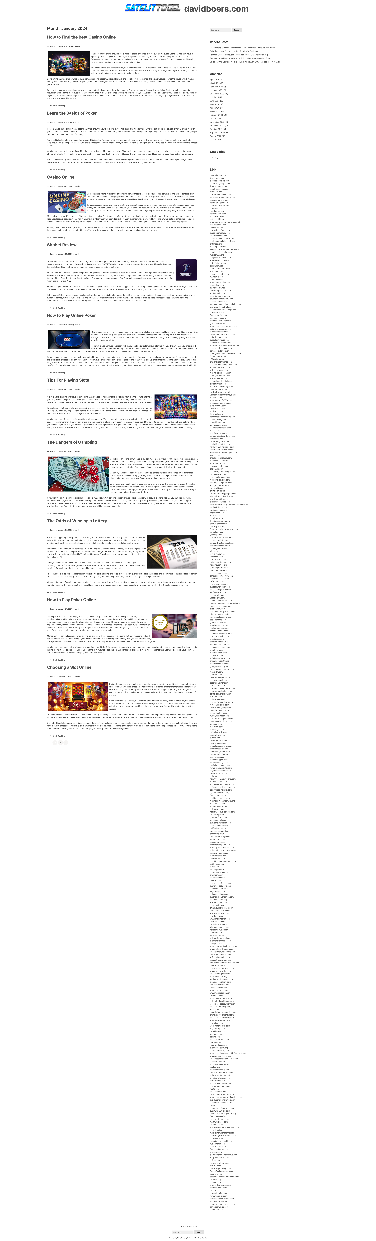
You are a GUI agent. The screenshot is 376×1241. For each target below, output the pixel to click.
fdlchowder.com (217, 995)
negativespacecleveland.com (223, 779)
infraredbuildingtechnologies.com (224, 345)
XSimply (197, 1238)
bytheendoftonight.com (220, 562)
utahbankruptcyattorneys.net (222, 395)
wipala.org (214, 551)
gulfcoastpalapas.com (219, 894)
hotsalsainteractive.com (220, 194)
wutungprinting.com (219, 762)
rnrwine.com (215, 1166)
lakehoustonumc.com (219, 927)
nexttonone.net (217, 932)
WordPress (181, 1238)
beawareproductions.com (221, 691)
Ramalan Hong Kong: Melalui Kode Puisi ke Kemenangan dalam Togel (240, 58)
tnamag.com (215, 880)
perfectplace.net (217, 526)
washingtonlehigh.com (220, 1026)
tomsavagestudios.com (220, 502)
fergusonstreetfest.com (220, 1116)
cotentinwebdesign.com (220, 329)
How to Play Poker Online (71, 599)
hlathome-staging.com (220, 480)
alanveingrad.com (218, 757)
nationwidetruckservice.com (222, 812)
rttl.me (213, 1190)
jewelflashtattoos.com (219, 260)
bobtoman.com (216, 279)
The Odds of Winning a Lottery (77, 520)
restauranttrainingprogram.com (223, 493)
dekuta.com (215, 1037)
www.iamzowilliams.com (220, 1056)
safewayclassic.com (218, 235)
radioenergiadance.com (220, 290)
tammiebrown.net (217, 735)
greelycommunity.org (219, 666)
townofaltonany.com (219, 773)
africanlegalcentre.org (219, 661)
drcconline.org (216, 834)
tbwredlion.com (217, 1105)
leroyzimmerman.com (219, 1157)
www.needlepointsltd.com (221, 998)
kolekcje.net (215, 515)
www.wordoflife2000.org (221, 400)
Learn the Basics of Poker (72, 113)
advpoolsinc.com (217, 842)
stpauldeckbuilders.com (220, 982)
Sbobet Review (62, 244)
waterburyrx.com (217, 839)
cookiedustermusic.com (220, 798)
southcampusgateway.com (221, 299)
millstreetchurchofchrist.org (222, 1133)
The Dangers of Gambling (72, 442)
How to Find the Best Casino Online (81, 36)
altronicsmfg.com (217, 216)
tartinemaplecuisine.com (221, 721)
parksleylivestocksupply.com (222, 543)
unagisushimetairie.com (220, 257)
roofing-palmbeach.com (220, 373)
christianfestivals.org (219, 749)
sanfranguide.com (218, 592)
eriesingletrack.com (218, 433)
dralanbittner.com (217, 422)
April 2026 (214, 79)
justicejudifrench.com (219, 705)
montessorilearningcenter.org (223, 1113)
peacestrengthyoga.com (220, 960)
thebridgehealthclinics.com (222, 897)
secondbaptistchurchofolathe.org (224, 1177)
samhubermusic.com (219, 1207)
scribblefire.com (217, 532)
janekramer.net (216, 724)
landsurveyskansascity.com (222, 979)
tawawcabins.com (218, 406)
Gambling (61, 106)
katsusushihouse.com (219, 663)
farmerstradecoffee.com (220, 910)
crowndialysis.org (217, 491)
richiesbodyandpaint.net (220, 183)
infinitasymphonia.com (220, 658)
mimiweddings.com (218, 1196)
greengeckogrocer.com (220, 477)
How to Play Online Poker (71, 315)
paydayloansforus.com (220, 230)
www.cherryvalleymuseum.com (223, 326)
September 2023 (217, 132)
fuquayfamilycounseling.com (222, 1171)
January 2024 (216, 118)
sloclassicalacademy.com (221, 617)
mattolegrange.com (218, 743)
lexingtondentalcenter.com (222, 485)
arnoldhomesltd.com (219, 378)
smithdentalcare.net (218, 1201)
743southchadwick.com (220, 367)
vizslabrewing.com (218, 419)
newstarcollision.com (219, 466)
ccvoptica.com (216, 1023)
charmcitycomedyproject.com (223, 688)
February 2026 (216, 87)
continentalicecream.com (221, 633)
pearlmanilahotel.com (219, 274)
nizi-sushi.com (216, 727)
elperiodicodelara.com (219, 181)
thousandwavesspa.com (220, 823)
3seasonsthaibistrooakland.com (224, 529)
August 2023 (215, 136)
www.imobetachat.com (220, 919)
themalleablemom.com (220, 710)
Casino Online (60, 177)
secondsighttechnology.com (222, 471)
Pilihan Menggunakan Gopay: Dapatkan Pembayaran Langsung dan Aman (242, 48)
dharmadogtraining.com (220, 1185)
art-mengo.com (217, 729)
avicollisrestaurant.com (220, 831)
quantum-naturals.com (220, 1111)
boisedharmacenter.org (220, 546)
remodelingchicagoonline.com (223, 1012)
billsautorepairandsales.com (222, 1108)
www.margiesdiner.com (220, 993)
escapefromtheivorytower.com (223, 364)
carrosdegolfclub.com (219, 351)
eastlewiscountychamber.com (223, 611)
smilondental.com (217, 463)
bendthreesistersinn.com (221, 790)
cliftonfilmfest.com (218, 384)
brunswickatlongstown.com (222, 718)
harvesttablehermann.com (221, 348)
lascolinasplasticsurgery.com (222, 1004)
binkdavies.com (217, 639)
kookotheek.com (217, 293)
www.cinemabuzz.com (220, 1039)
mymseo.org (215, 1179)
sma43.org (214, 1009)
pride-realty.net (216, 1138)
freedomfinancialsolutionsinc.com (224, 963)
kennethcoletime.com (219, 713)
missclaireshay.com (218, 175)
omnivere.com (216, 208)
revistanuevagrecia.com (220, 677)
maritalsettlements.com (220, 765)
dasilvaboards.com (218, 620)
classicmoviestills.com (219, 578)
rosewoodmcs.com (218, 1045)
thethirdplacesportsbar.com (222, 1072)
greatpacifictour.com (219, 817)
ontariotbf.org (216, 244)
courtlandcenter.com (219, 825)
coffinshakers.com (218, 699)
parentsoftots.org (217, 905)
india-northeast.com (219, 370)
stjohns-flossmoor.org (219, 792)
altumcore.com (216, 875)
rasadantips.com (217, 211)
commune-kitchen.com (220, 647)
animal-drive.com (217, 877)
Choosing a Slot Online (69, 667)
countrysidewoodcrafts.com (222, 238)
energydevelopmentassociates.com (225, 353)
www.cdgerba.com (218, 1091)
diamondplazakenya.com (221, 1102)
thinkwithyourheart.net (220, 392)
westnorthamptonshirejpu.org (223, 310)
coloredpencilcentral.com (221, 381)
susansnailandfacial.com (220, 941)
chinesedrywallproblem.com (222, 787)
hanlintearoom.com (218, 1146)
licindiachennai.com (218, 186)
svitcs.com (214, 867)
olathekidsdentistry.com (220, 444)
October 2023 (216, 129)
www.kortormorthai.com (220, 971)
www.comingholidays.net (221, 589)
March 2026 (215, 83)
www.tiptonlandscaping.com (222, 1017)
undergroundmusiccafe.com (222, 1204)
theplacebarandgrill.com (220, 836)
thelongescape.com (218, 740)
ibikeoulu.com (216, 696)
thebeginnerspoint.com (220, 587)
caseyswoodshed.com (220, 853)
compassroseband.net (219, 872)
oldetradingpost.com (219, 332)
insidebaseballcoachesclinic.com (224, 1127)
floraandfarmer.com (218, 356)
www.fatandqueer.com (220, 974)
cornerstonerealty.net (219, 1050)
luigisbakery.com (217, 1028)
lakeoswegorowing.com (220, 1168)
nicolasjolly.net (216, 655)
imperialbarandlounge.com (221, 386)
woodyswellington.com (220, 1078)
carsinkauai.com (217, 1130)
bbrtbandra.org (216, 266)
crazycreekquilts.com (219, 636)
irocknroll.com (216, 397)
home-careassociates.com (221, 537)
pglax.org (214, 776)
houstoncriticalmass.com (221, 600)
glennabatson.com (218, 622)
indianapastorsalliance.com (222, 847)
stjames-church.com (219, 680)
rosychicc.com (216, 556)
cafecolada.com (217, 581)
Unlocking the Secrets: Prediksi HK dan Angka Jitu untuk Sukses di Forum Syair (245, 62)
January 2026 (216, 90)
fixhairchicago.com (218, 856)
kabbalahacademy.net (219, 460)
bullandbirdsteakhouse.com (222, 1001)
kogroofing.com (217, 285)
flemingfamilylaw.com (219, 1163)
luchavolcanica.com (218, 806)
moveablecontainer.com (220, 321)
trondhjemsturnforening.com (222, 1100)
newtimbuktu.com (218, 214)
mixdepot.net (216, 1042)
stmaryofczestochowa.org (221, 702)
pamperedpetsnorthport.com (222, 436)
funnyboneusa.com (218, 795)
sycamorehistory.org (219, 1048)
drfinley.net (215, 1160)
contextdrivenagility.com (220, 694)
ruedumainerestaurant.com (222, 669)
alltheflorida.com (217, 1124)
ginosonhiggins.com (219, 760)
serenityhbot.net (217, 935)
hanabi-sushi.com (218, 1031)
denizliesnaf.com (217, 858)
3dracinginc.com (217, 598)
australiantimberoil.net (219, 340)
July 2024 (214, 97)
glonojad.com (216, 674)
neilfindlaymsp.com (218, 828)
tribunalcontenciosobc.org (221, 614)
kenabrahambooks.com (220, 644)
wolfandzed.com (217, 1034)
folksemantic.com (217, 408)
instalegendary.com (218, 246)
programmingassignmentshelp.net (225, 222)
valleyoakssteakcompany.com (223, 850)
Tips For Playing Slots (68, 380)
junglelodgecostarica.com (221, 746)
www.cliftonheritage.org (220, 1006)
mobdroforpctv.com (218, 570)
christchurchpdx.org (219, 642)
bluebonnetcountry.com (220, 268)
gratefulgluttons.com (219, 567)
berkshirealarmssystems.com (222, 417)
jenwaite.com (216, 1152)
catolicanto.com (217, 518)
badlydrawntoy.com (218, 924)
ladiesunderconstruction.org (222, 334)
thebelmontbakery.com (220, 233)
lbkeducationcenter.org (220, 521)
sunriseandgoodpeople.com (222, 784)
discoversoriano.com (219, 584)
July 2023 (214, 139)
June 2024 (215, 101)
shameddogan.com (218, 902)
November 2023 (217, 125)
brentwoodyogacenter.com (222, 1015)
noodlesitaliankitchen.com (221, 252)
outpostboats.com (218, 559)
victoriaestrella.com (218, 820)
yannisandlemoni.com (219, 425)
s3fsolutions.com (217, 359)
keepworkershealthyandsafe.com (224, 249)
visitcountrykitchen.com (220, 751)
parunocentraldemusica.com (222, 1094)
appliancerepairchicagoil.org (222, 241)
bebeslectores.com (218, 337)
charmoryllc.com (217, 595)
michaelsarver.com (218, 474)
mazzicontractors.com (219, 1070)
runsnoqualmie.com (218, 987)
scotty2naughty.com (219, 683)
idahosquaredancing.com (221, 403)
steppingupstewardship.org (222, 1020)
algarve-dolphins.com (219, 754)
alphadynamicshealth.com (221, 1141)
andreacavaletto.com (219, 540)
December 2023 (217, 122)
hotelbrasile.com (217, 312)
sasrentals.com (216, 469)
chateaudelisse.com (218, 301)
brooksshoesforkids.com (220, 883)
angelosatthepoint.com (220, 845)
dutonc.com (215, 738)
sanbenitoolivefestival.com (221, 576)
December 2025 (217, 94)
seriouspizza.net (217, 869)
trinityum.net (215, 1067)
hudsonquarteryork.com (220, 1086)
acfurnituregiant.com (219, 203)
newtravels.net (216, 227)
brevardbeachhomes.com (221, 362)
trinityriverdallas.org (218, 524)
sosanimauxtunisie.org (220, 282)
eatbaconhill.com (217, 219)
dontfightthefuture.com (220, 375)
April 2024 (214, 108)
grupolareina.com (217, 323)
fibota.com (214, 1089)
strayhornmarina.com (219, 625)
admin (77, 46)
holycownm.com (217, 809)
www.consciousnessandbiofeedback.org (228, 1053)
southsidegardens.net (219, 1064)
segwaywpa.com (217, 891)
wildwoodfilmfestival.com (221, 307)
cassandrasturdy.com (219, 573)
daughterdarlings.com (219, 189)
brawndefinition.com (219, 631)
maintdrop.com (216, 277)
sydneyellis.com (217, 488)
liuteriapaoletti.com (218, 781)
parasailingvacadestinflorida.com (224, 1135)
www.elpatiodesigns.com (221, 1083)
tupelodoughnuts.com (219, 441)
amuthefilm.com (217, 650)
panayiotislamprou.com (220, 296)
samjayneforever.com (219, 1119)
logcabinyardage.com (219, 913)
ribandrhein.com (217, 513)
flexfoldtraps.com (217, 965)
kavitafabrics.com (217, 803)
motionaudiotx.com (218, 1188)
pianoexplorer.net (217, 1061)
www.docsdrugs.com (219, 990)
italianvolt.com (216, 414)
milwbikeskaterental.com (221, 768)
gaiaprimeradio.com (218, 732)
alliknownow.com (217, 609)
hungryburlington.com (219, 716)
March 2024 (215, 111)
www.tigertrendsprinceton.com (223, 946)
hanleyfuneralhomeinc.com (222, 447)
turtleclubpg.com (217, 814)
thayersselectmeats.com (220, 886)
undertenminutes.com (219, 205)
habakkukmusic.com (219, 930)
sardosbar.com (216, 411)
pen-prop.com (216, 943)
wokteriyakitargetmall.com (221, 482)
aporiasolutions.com (219, 888)
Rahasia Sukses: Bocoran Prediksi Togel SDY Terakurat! (234, 51)
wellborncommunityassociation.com (225, 304)
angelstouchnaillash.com (221, 458)
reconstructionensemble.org (222, 801)
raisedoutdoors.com (218, 389)
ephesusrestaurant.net (220, 1075)
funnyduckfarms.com (219, 1149)
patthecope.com (217, 864)
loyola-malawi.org (218, 554)
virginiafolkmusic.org (219, 507)
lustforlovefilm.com (218, 653)
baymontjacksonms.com (220, 770)
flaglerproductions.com (220, 628)
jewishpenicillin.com (219, 499)
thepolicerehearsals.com (220, 606)
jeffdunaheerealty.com (220, 957)
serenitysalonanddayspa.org (222, 197)
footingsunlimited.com (220, 984)
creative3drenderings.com (221, 908)
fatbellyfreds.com (217, 1081)
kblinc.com (214, 430)
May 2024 (214, 104)
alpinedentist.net (217, 288)
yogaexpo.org (216, 535)
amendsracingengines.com (222, 968)
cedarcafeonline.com (219, 200)
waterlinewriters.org (218, 899)
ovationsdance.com (218, 510)
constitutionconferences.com (223, 861)
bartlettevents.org (218, 318)
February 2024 (216, 115)
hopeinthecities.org (218, 565)
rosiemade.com (216, 439)
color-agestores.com (219, 548)
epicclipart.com (216, 271)
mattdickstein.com (218, 921)
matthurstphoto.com (219, 1122)
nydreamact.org (217, 255)
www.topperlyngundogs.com (222, 952)
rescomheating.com (218, 1193)
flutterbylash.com (217, 1144)
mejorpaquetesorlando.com (222, 449)
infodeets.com (216, 192)
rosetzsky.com (216, 672)
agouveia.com (216, 1174)
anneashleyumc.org (218, 976)
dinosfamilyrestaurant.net (221, 342)
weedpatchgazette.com (220, 428)
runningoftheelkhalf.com (220, 954)
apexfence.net (216, 1209)
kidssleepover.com (218, 225)
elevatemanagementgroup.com (223, 1155)
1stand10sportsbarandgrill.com (223, 452)
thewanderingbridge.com (221, 707)
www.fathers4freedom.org (221, 949)
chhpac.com (215, 1182)
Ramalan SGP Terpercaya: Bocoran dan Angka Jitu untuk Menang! (239, 55)
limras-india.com (217, 178)
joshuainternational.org (220, 938)
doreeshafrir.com (217, 685)
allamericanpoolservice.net (221, 496)
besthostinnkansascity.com (222, 1198)
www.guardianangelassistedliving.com (227, 1097)
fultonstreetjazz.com (219, 315)
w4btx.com (215, 455)
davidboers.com (216, 9)
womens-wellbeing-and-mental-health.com (229, 504)
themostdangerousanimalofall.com (225, 603)
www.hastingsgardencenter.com (224, 1059)
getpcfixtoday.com (218, 263)
